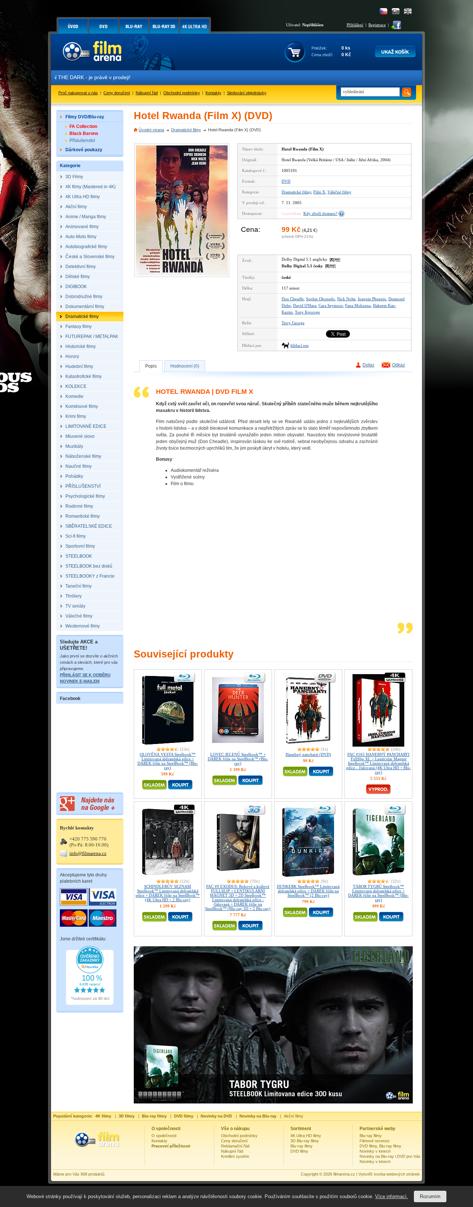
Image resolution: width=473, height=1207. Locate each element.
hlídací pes (299, 345)
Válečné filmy (339, 192)
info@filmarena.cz (87, 853)
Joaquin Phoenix (372, 299)
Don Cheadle (293, 299)
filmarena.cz (344, 1174)
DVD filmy (299, 1151)
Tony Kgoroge (307, 312)
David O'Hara (304, 305)
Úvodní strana (151, 130)
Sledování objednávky (246, 93)
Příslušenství (82, 140)
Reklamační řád (235, 1146)
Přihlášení (355, 25)
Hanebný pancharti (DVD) (308, 754)
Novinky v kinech (375, 1151)
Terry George (293, 323)
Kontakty (213, 93)
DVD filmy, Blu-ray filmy (380, 1146)
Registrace (377, 25)
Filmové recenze (374, 1141)
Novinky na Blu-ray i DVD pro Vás (390, 1156)
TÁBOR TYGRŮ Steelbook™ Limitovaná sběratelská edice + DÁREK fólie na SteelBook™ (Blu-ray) (378, 893)
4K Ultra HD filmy (305, 1135)
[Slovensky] (395, 11)
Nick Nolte (346, 299)
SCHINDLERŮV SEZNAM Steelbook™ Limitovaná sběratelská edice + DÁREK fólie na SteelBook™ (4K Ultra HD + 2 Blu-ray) (168, 893)
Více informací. (391, 1196)
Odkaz (398, 365)
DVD (286, 181)
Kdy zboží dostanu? (320, 213)
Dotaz (368, 365)
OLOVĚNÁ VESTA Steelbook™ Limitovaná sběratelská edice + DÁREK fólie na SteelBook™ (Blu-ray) (167, 761)
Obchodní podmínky (181, 93)
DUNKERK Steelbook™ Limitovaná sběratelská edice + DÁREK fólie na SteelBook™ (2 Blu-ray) (308, 890)
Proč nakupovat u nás (78, 93)
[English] (407, 11)
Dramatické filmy (186, 130)
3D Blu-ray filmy (304, 1141)
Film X (319, 192)
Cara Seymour (331, 305)
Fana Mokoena (358, 305)
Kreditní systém (235, 1156)
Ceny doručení (116, 93)
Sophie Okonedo (320, 299)
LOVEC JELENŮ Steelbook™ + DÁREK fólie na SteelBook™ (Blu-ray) (238, 758)
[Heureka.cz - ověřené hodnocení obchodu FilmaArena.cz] (90, 1003)
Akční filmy (293, 1116)
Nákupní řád (147, 93)
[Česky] (383, 11)
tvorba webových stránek (397, 1174)
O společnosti (164, 1135)
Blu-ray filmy (301, 1146)
